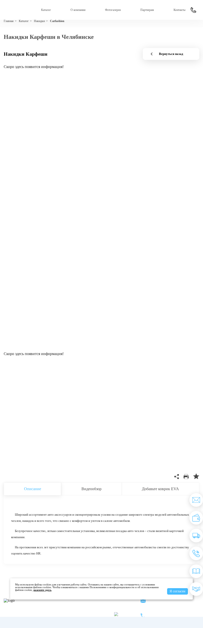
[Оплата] (196, 518)
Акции (106, 601)
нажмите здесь (42, 589)
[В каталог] (196, 571)
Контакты (179, 10)
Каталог (46, 10)
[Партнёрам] (196, 589)
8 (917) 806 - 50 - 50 (167, 613)
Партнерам (147, 10)
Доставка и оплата (79, 607)
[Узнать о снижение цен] (196, 500)
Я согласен (177, 591)
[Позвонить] (196, 553)
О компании (78, 10)
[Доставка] (196, 535)
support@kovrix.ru (166, 601)
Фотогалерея (113, 10)
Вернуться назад (171, 54)
